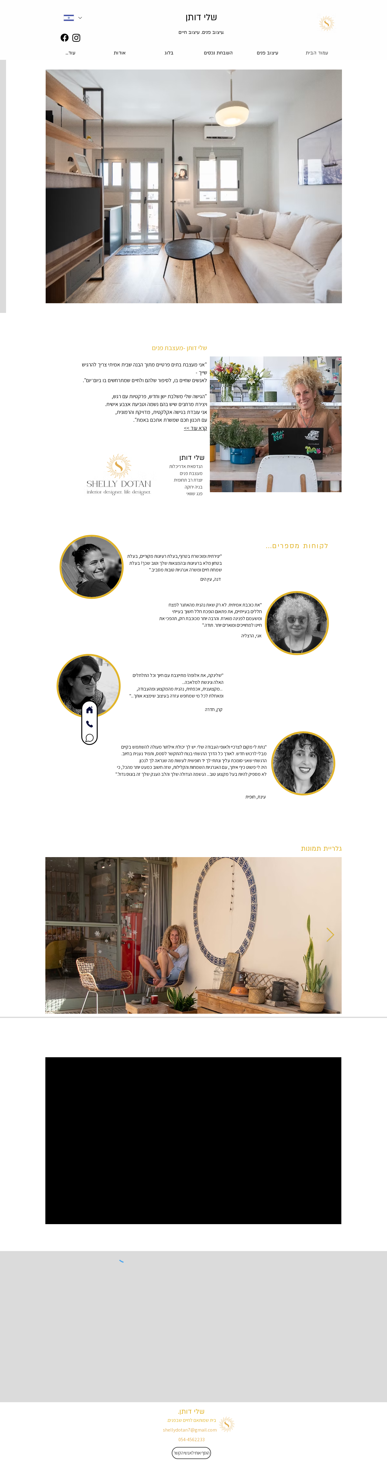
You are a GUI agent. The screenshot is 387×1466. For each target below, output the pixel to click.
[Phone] (89, 724)
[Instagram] (76, 37)
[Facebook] (64, 37)
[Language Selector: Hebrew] (72, 17)
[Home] (89, 709)
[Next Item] (330, 935)
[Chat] (89, 737)
